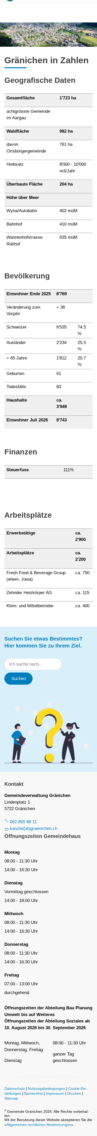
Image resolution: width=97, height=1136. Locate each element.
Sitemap (11, 1098)
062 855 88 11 (23, 821)
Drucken (74, 1093)
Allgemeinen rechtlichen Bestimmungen (38, 1125)
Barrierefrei (33, 1093)
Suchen (18, 678)
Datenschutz (14, 1089)
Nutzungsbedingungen (46, 1089)
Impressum (55, 1093)
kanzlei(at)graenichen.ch (33, 828)
